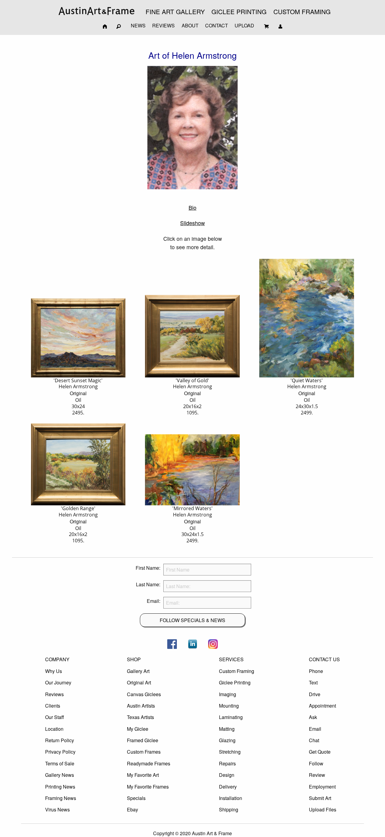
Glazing (227, 740)
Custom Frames (144, 751)
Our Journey (58, 682)
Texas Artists (140, 717)
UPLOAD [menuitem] (244, 25)
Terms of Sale (59, 763)
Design (226, 774)
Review (317, 774)
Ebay (132, 809)
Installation (230, 798)
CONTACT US (324, 659)
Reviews (54, 694)
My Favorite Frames (148, 786)
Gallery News (59, 774)
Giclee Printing (235, 682)
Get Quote (320, 751)
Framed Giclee (142, 740)
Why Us (53, 671)
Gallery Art (138, 671)
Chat (314, 740)
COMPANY (57, 659)
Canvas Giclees (144, 694)
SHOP (134, 659)
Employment (322, 786)
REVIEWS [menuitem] (163, 25)
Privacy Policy (60, 751)
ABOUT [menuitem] (190, 25)
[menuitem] (96, 11)
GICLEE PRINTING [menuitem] (238, 11)
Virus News (57, 809)
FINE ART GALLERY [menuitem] (175, 11)
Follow (316, 763)
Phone (316, 671)
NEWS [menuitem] (138, 25)
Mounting (229, 705)
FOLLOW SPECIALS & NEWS (192, 620)
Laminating (231, 717)
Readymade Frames (148, 763)
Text (313, 682)
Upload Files (322, 809)
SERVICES (231, 659)
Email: (153, 600)
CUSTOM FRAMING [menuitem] (302, 11)
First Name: (148, 567)
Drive (314, 694)
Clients (52, 705)
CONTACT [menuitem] (216, 25)
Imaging (227, 694)
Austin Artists (141, 705)
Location (54, 728)
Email (315, 728)
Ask (313, 717)
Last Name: (148, 584)
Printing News (60, 786)
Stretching (230, 751)
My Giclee (137, 728)
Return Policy (59, 740)
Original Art (139, 682)
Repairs (227, 763)
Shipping (228, 809)
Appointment (322, 705)
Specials (136, 798)
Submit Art (320, 798)
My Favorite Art (143, 774)
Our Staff (54, 717)
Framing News (60, 798)
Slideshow (192, 223)
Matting (227, 728)
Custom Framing (236, 671)
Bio (192, 207)
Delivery (228, 786)
